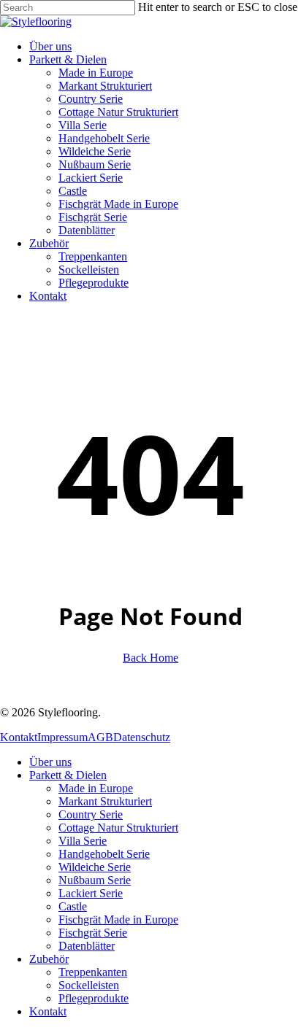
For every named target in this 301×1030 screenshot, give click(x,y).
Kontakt (18, 737)
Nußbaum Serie (94, 880)
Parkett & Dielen (68, 775)
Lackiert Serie (90, 893)
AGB (100, 737)
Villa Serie (82, 841)
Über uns (50, 762)
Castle (72, 906)
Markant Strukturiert (105, 801)
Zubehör (49, 959)
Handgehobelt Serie (104, 854)
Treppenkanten (92, 972)
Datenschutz (141, 737)
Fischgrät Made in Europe (118, 919)
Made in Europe (95, 788)
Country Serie (90, 814)
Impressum (62, 737)
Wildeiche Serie (94, 867)
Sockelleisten (88, 985)
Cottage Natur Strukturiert (118, 827)
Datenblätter (86, 946)
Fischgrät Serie (92, 932)
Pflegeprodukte (93, 998)
